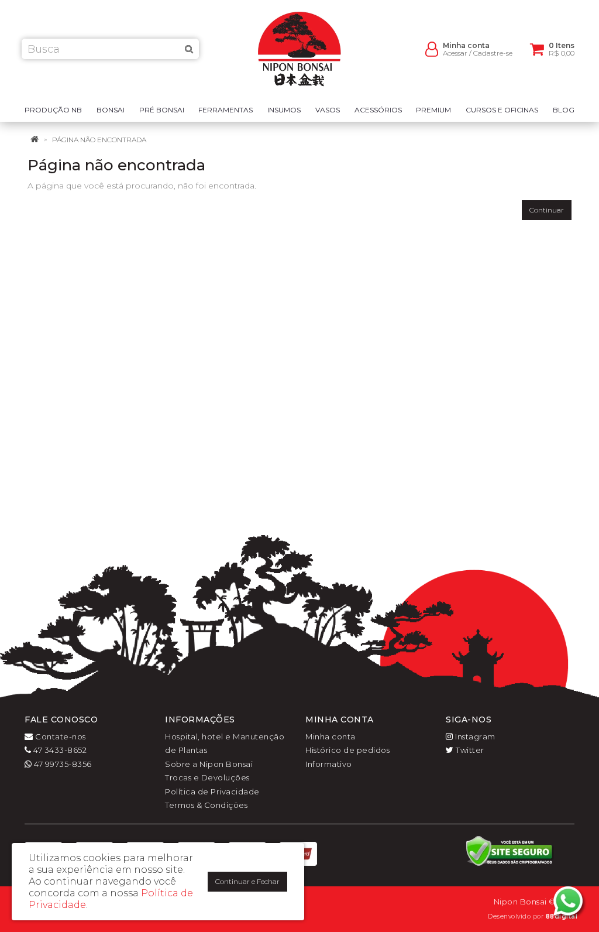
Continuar (546, 209)
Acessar (455, 53)
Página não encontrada (99, 139)
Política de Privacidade (212, 791)
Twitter (469, 750)
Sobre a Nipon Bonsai (209, 764)
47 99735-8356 (62, 764)
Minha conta (330, 736)
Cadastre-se (492, 53)
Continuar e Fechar (247, 881)
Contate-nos (59, 736)
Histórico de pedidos (347, 750)
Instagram (474, 736)
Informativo (328, 764)
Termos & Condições (206, 805)
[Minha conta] (431, 48)
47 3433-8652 (59, 750)
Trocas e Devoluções (207, 777)
